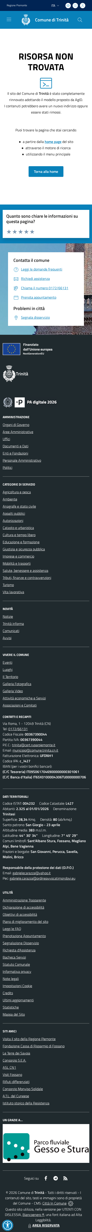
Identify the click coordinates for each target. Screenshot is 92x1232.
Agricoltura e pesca (17, 492)
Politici (7, 467)
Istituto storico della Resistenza (26, 1103)
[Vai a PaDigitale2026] (30, 401)
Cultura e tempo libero (19, 534)
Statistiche (11, 1007)
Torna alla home (46, 171)
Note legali (11, 978)
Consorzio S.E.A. (14, 1060)
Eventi (7, 662)
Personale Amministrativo (22, 460)
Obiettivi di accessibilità (20, 914)
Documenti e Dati (15, 446)
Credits (8, 993)
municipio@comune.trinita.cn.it (35, 750)
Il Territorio (10, 676)
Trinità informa (13, 623)
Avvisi (7, 638)
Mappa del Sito (14, 1014)
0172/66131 (18, 729)
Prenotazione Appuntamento (24, 935)
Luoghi (8, 669)
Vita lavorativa (13, 592)
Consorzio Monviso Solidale (23, 1088)
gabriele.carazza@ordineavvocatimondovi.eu (42, 878)
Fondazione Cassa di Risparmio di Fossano (34, 1046)
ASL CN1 (9, 1067)
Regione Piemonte (17, 5)
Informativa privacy (17, 971)
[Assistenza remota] (71, 1203)
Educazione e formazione (21, 542)
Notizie (8, 616)
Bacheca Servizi (14, 957)
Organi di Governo (16, 424)
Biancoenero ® (33, 1214)
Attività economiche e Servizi (24, 698)
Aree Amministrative (18, 431)
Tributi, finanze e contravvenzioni (27, 577)
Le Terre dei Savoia (16, 1053)
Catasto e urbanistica (18, 527)
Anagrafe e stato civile (19, 506)
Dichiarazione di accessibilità (23, 907)
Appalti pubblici (14, 513)
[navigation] (9, 19)
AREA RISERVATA (46, 1225)
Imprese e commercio (18, 556)
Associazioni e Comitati (20, 705)
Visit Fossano (12, 1074)
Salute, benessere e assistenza (25, 570)
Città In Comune (54, 1203)
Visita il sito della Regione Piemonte (29, 1039)
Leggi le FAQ (12, 928)
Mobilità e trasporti (17, 563)
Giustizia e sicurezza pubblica (24, 549)
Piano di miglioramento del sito (25, 921)
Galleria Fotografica (17, 683)
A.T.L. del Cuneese (16, 1096)
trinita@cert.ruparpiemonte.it (33, 745)
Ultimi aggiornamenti (18, 1000)
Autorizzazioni (13, 520)
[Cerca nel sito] (80, 19)
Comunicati (11, 630)
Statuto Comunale (16, 964)
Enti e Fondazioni (15, 453)
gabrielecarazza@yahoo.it (32, 873)
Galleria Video (13, 691)
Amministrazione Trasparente (24, 900)
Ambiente (10, 499)
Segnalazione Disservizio (21, 943)
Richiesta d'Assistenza (19, 950)
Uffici (6, 439)
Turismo (8, 584)
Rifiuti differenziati (16, 1081)
